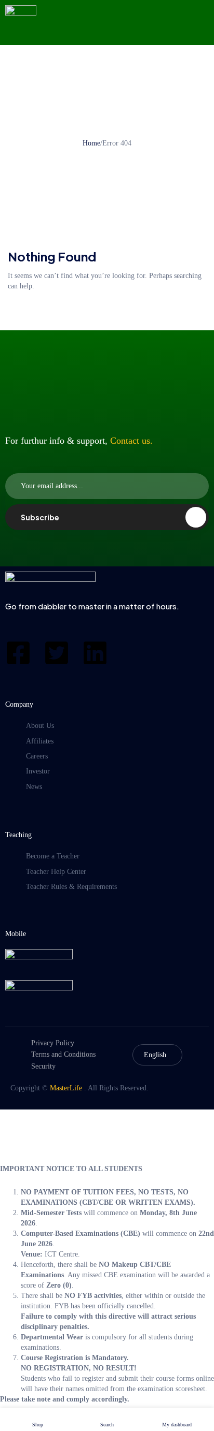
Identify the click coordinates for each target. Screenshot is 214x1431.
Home (91, 143)
